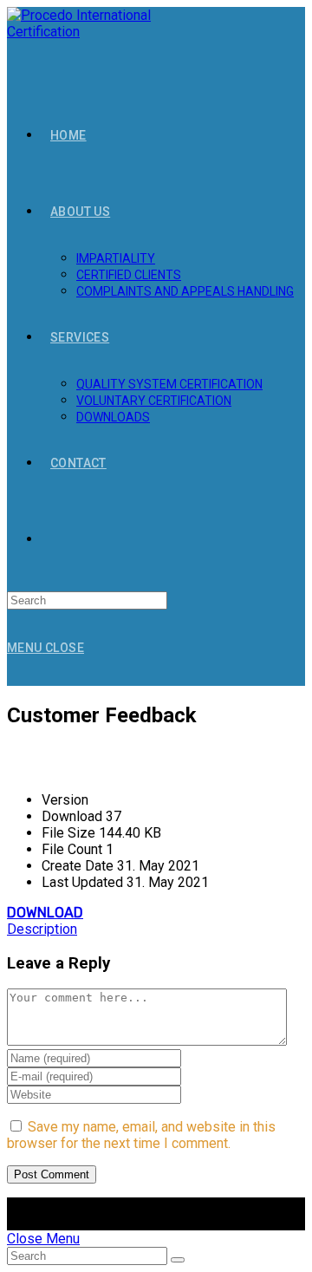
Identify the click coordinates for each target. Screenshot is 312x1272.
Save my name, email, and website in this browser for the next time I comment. (141, 1135)
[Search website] (50, 539)
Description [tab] (42, 929)
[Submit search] (178, 1259)
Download (45, 912)
